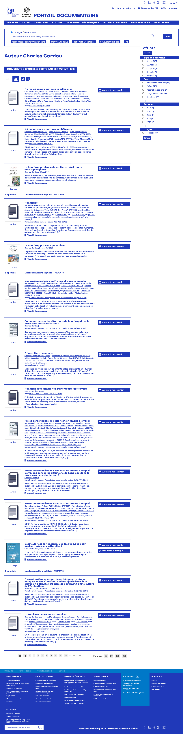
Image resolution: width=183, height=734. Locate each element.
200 (124, 656)
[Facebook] (154, 2)
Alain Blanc (55, 205)
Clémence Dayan (44, 96)
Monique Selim (78, 215)
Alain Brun (80, 283)
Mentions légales (25, 671)
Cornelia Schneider (65, 293)
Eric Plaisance (53, 291)
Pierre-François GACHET (48, 426)
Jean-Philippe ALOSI (45, 423)
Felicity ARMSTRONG (49, 283)
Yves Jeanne (30, 360)
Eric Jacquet (87, 358)
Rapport (151, 75)
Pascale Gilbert (81, 426)
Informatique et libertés (45, 671)
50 (111, 656)
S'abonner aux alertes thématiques (131, 684)
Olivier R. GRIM (50, 210)
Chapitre (151, 68)
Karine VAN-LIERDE (70, 141)
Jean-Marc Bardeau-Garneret (57, 617)
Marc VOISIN (36, 103)
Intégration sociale (155, 93)
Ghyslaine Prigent (32, 430)
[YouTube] (159, 2)
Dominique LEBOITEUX (84, 428)
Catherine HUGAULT (44, 428)
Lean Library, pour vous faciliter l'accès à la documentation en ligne (18, 721)
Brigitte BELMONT (67, 283)
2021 (149, 118)
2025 (149, 108)
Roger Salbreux (44, 215)
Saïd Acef (43, 91)
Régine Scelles (74, 101)
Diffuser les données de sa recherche (103, 695)
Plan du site (8, 671)
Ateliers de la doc (13, 716)
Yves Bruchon (84, 356)
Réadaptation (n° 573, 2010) (41, 144)
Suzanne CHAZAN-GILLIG (35, 205)
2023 (149, 111)
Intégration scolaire (156, 90)
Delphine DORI (71, 205)
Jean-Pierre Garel (78, 208)
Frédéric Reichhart (72, 212)
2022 (149, 115)
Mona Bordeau (70, 356)
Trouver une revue (59, 42)
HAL (126, 42)
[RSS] (144, 2)
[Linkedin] (149, 2)
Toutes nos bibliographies (74, 703)
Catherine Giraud (32, 99)
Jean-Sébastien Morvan (65, 360)
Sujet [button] (147, 79)
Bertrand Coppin (52, 619)
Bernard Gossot (60, 358)
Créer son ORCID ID (101, 686)
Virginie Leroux (77, 624)
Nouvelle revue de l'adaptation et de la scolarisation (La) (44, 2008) (57, 328)
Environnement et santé (73, 687)
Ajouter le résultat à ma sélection (15, 79)
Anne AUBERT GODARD (58, 91)
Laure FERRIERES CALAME (72, 286)
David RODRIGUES (71, 291)
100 (117, 656)
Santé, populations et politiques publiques (76, 690)
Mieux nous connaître (14, 699)
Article (150, 61)
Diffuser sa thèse (100, 680)
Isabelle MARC (31, 626)
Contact (62, 671)
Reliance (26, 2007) (37, 631)
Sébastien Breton (62, 94)
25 (106, 656)
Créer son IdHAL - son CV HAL (105, 683)
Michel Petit (30, 363)
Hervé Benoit (30, 283)
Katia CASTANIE (31, 619)
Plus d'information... (37, 119)
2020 (149, 122)
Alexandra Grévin (32, 210)
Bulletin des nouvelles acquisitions (131, 689)
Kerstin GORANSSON (58, 288)
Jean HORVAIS (75, 358)
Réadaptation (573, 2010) (39, 106)
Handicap (151, 97)
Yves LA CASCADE (69, 210)
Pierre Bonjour (78, 423)
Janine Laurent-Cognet (64, 428)
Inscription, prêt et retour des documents (17, 684)
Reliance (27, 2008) (37, 365)
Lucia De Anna (54, 286)
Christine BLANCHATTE (44, 94)
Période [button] (148, 104)
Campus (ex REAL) (158, 686)
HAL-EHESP (156, 689)
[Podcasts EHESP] (164, 2)
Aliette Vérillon (81, 293)
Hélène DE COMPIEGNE (62, 96)
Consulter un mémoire (84, 42)
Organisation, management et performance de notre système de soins (76, 682)
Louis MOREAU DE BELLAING (47, 212)
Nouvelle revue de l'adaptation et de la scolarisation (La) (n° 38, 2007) (58, 591)
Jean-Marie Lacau (56, 624)
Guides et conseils (13, 713)
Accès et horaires (13, 680)
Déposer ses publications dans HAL (105, 690)
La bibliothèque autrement (74, 700)
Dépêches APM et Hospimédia (134, 693)
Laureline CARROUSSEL (81, 134)
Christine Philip (40, 291)
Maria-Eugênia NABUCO (78, 288)
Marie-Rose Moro (45, 101)
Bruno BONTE (57, 356)
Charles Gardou (31, 91)
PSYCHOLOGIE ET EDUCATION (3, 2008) (45, 394)
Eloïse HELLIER (47, 99)
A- (171, 3)
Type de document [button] (154, 57)
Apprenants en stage (14, 688)
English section (70, 697)
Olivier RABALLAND (51, 626)
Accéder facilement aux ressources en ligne (44, 692)
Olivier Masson (31, 101)
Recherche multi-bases (44, 683)
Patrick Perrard (82, 360)
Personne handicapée (156, 82)
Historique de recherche (123, 8)
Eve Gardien (42, 208)
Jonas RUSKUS (50, 293)
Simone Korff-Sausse (33, 624)
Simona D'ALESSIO (39, 286)
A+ (177, 3)
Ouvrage (151, 65)
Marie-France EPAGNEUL (40, 622)
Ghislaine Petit (60, 101)
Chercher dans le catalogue (46, 680)
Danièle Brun (82, 617)
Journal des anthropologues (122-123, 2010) (48, 222)
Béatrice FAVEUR (81, 96)
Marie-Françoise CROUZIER (36, 588)
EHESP (154, 680)
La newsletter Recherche (132, 680)
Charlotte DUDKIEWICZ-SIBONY (78, 619)
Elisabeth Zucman (32, 295)
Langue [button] (148, 129)
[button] (144, 101)
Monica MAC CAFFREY (80, 99)
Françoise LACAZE (61, 99)
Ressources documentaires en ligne (28, 42)
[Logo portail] (18, 12)
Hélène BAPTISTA (62, 423)
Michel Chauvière (32, 358)
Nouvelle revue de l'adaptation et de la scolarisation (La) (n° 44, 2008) (58, 480)
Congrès (151, 72)
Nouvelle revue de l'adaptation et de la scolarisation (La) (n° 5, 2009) (58, 298)
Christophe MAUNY (45, 360)
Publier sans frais (100, 699)
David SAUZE (61, 215)
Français (151, 133)
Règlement (10, 696)
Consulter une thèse (109, 42)
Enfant (150, 86)
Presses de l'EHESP (159, 683)
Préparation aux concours (74, 694)
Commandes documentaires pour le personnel (17, 692)
